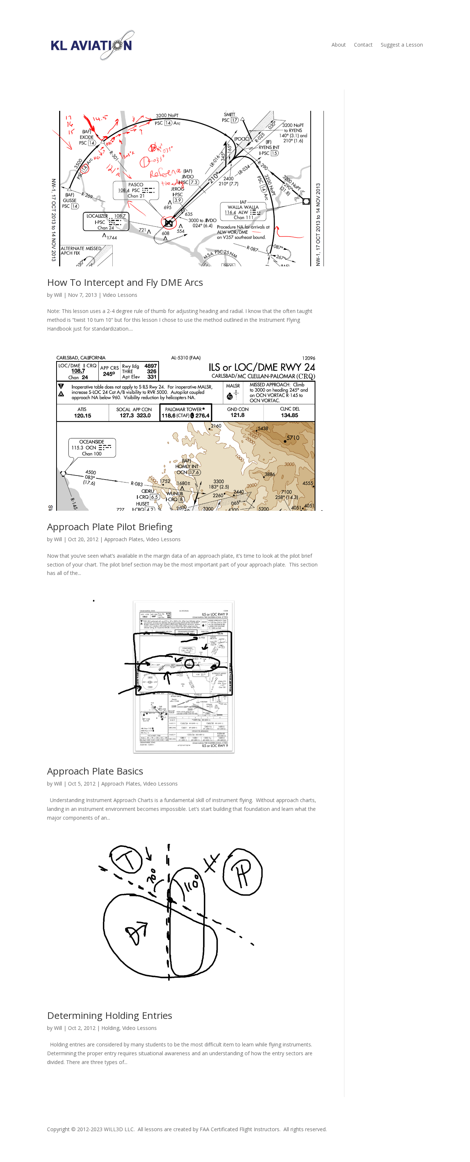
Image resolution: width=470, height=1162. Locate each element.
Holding (110, 1027)
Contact (363, 44)
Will (58, 294)
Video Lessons (120, 294)
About (339, 44)
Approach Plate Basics (95, 770)
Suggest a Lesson (402, 44)
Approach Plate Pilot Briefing (110, 526)
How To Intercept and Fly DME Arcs (125, 282)
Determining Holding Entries (109, 1015)
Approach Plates (123, 539)
